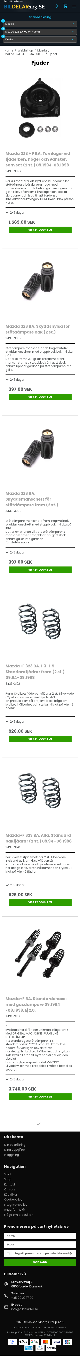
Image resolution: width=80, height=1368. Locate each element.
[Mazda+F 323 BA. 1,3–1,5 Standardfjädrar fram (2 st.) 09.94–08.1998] (40, 625)
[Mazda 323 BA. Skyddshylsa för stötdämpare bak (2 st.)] (40, 285)
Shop (7, 1179)
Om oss (9, 1189)
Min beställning (14, 1145)
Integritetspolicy (15, 1205)
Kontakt (9, 1184)
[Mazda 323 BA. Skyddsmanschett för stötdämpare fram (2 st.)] (40, 452)
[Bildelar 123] (24, 6)
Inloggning (11, 1155)
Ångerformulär (14, 1210)
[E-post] (40, 1244)
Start (7, 1174)
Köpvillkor (10, 1194)
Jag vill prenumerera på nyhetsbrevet (42, 1253)
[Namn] (40, 1236)
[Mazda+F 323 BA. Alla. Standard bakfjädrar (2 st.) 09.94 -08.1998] (40, 794)
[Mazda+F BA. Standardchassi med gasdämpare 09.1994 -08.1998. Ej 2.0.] (40, 957)
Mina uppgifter (14, 1150)
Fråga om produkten (18, 1215)
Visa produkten (40, 230)
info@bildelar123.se (24, 1309)
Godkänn (40, 1262)
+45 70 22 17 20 (22, 1298)
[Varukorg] (65, 6)
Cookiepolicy (13, 1199)
